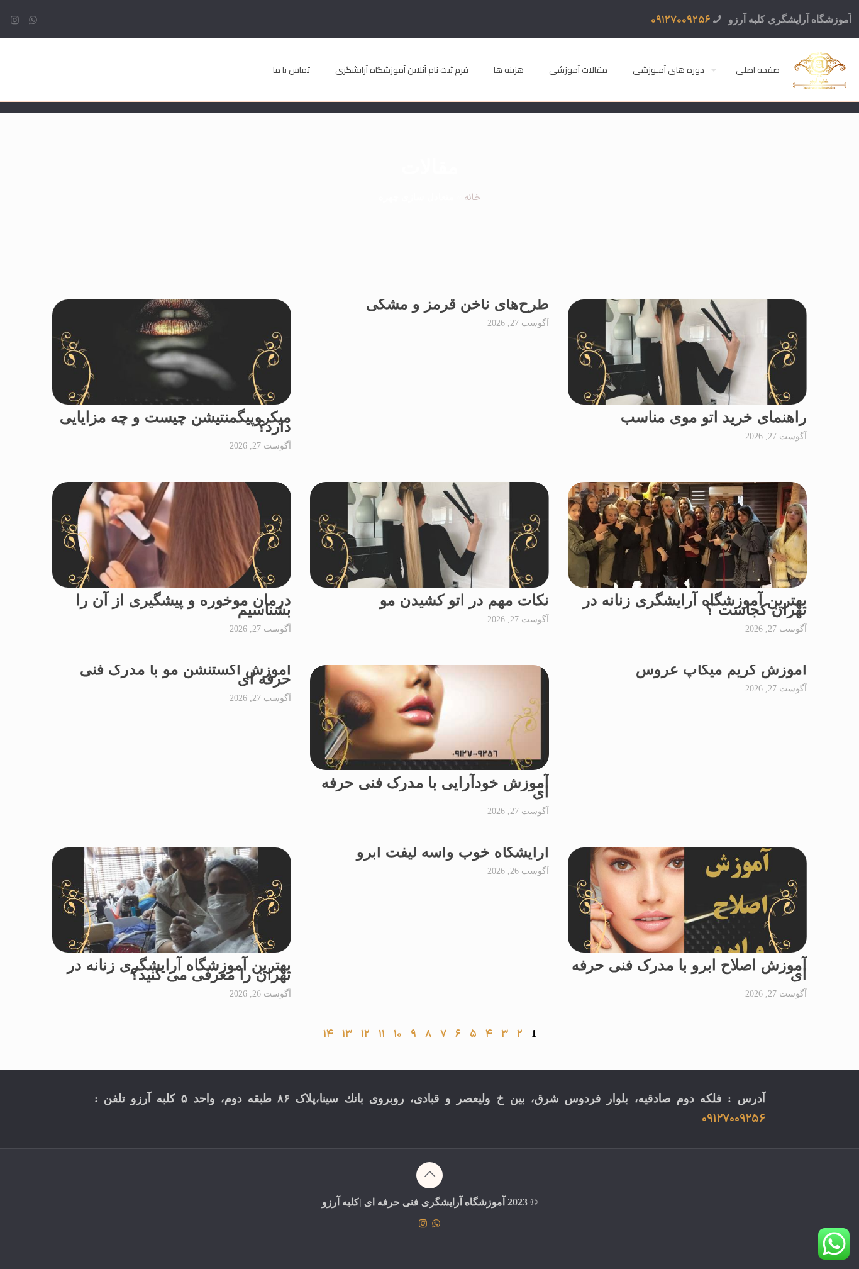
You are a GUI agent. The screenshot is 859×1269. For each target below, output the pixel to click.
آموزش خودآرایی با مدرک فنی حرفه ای (435, 787)
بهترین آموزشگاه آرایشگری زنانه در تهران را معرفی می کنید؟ (179, 970)
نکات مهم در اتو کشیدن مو (464, 600)
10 (398, 1034)
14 (328, 1034)
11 (382, 1034)
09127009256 (681, 20)
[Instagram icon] (14, 21)
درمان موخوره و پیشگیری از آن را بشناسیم (183, 605)
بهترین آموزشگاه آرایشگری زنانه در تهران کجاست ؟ (695, 605)
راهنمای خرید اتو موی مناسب (714, 417)
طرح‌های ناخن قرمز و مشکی (457, 304)
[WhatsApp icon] (33, 21)
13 (347, 1034)
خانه (472, 198)
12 (365, 1034)
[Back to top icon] (429, 1175)
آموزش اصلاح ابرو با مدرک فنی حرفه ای (689, 970)
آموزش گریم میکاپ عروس (721, 669)
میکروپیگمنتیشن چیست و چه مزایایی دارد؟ (175, 422)
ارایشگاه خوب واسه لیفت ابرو (453, 852)
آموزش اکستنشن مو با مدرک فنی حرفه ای (185, 674)
